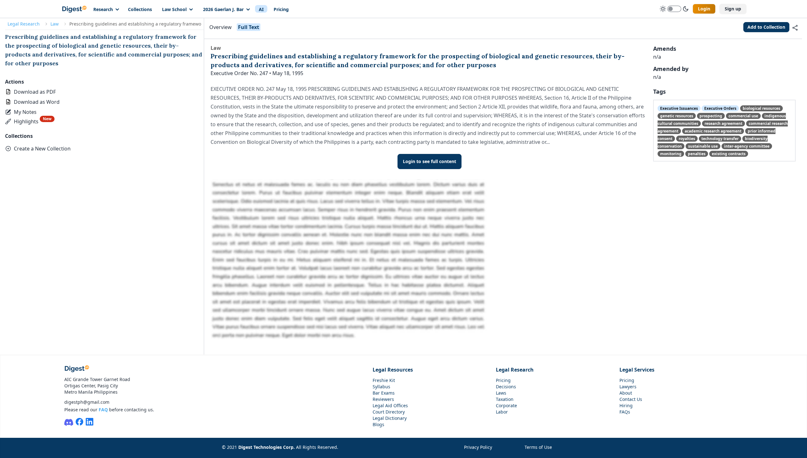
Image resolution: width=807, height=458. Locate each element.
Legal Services (636, 369)
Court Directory (389, 412)
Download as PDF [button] (35, 91)
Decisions (506, 387)
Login (704, 9)
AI (261, 9)
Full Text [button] (248, 27)
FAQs (624, 412)
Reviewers (383, 399)
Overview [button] (220, 27)
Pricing (281, 9)
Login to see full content (429, 161)
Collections (140, 9)
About (625, 393)
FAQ (103, 410)
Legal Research (24, 24)
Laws (501, 393)
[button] (21, 112)
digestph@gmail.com (86, 402)
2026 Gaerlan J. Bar (223, 9)
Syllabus (381, 387)
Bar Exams (384, 393)
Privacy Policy (478, 447)
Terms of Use (538, 447)
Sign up (733, 9)
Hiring (626, 405)
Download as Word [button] (37, 101)
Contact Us (630, 399)
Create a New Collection (42, 148)
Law (54, 24)
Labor (502, 412)
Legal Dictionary (390, 418)
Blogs (378, 424)
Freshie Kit (384, 380)
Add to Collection (766, 27)
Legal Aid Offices (390, 405)
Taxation (505, 399)
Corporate (506, 405)
